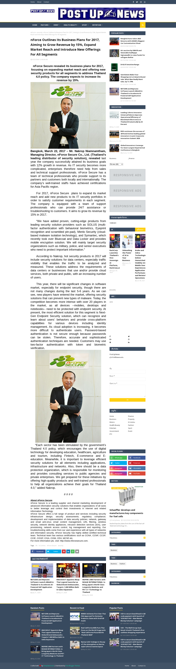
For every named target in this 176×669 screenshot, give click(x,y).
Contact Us (141, 666)
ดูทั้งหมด (140, 229)
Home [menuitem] (34, 25)
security (39, 32)
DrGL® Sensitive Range (130, 64)
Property (131, 419)
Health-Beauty (115, 425)
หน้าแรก (33, 32)
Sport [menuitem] (84, 25)
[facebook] (133, 2)
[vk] (136, 468)
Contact (46, 2)
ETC (111, 434)
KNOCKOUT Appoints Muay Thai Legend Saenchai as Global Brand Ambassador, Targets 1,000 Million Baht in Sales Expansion (68, 584)
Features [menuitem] (44, 25)
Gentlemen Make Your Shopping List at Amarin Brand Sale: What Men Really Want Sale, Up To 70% (133, 78)
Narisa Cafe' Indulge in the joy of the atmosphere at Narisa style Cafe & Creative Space (93, 644)
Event (130, 431)
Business (113, 158)
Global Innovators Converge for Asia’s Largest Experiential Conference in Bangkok (133, 147)
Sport (130, 428)
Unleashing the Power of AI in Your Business (127, 255)
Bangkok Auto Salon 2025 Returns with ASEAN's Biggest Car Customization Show (133, 41)
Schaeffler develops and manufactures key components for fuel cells (126, 513)
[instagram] (141, 2)
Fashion (131, 425)
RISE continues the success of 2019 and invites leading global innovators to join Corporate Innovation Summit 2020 (133, 134)
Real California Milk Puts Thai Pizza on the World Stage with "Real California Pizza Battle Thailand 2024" (93, 631)
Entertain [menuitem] (96, 25)
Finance (131, 416)
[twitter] (137, 2)
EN (36, 546)
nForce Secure (52, 546)
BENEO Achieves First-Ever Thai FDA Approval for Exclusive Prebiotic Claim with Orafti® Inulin (93, 617)
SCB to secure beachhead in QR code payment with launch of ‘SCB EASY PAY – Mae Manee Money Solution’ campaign (133, 617)
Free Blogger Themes (72, 666)
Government (114, 431)
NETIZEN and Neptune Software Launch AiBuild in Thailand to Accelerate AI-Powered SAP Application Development (42, 584)
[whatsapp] (144, 2)
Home (33, 2)
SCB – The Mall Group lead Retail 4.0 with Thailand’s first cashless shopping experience (133, 630)
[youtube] (136, 473)
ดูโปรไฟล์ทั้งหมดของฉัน (116, 357)
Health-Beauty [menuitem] (70, 25)
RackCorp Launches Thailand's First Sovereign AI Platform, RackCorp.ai (115, 259)
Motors (112, 422)
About (39, 2)
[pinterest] (136, 463)
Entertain (113, 428)
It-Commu (42, 546)
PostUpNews (115, 354)
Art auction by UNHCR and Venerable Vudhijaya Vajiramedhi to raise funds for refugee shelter (133, 54)
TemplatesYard (48, 666)
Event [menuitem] (56, 25)
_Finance (131, 158)
